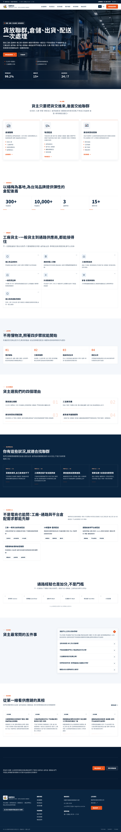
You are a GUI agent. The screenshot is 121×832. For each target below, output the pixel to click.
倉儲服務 (44, 6)
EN (103, 6)
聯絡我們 (83, 6)
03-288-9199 (68, 803)
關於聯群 (67, 6)
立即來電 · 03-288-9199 (104, 1)
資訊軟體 (59, 6)
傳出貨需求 (98, 768)
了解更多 (22, 55)
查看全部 (114, 705)
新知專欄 (75, 6)
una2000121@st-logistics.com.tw (74, 806)
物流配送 (51, 6)
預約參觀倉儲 (112, 768)
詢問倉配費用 (112, 6)
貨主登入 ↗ (115, 1)
